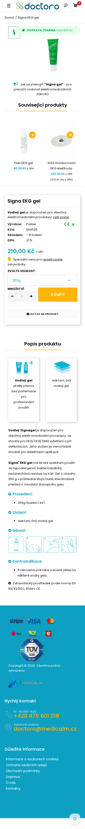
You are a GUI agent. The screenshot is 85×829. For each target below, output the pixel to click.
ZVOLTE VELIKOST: (22, 271)
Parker (31, 224)
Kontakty (13, 788)
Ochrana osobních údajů (26, 765)
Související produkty (42, 105)
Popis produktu (42, 343)
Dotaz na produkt (44, 314)
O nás (11, 782)
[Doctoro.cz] (37, 6)
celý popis (61, 217)
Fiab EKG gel (23, 163)
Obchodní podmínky (23, 771)
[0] (75, 6)
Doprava (13, 776)
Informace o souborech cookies (32, 759)
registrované (53, 259)
